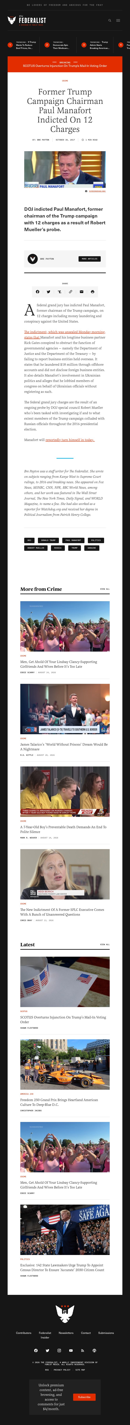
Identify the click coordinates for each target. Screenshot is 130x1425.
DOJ (29, 540)
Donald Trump (48, 540)
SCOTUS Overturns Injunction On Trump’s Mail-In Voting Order (63, 1019)
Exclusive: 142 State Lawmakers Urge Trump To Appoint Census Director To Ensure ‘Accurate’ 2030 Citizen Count (62, 1267)
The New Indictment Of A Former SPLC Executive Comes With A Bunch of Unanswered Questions (62, 912)
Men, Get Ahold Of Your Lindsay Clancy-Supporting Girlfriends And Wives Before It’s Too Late (58, 664)
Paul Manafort (73, 540)
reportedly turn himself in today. (70, 440)
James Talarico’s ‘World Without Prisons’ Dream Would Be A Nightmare (64, 746)
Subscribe (84, 1397)
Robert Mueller (36, 548)
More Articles (89, 258)
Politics (96, 540)
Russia (57, 548)
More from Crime (41, 589)
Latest (27, 944)
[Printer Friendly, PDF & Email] (92, 291)
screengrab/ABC (97, 191)
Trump (75, 548)
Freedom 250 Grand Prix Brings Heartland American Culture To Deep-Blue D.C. (59, 1102)
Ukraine (92, 548)
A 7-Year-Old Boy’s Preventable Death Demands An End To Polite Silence (63, 829)
